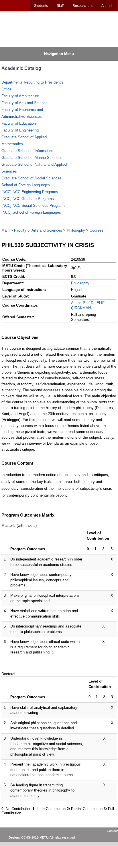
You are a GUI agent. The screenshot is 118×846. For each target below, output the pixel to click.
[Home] (29, 29)
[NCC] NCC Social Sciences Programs (33, 205)
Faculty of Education (18, 123)
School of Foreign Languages (25, 185)
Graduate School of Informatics (27, 151)
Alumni (106, 6)
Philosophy (76, 230)
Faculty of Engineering (20, 130)
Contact (112, 830)
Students (41, 6)
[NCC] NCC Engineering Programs (29, 192)
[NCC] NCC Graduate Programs (27, 199)
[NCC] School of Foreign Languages (31, 212)
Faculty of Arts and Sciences (25, 103)
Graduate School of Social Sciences (31, 178)
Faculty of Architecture (20, 96)
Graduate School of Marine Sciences (31, 157)
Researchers (82, 6)
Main (5, 230)
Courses (96, 230)
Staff (60, 6)
